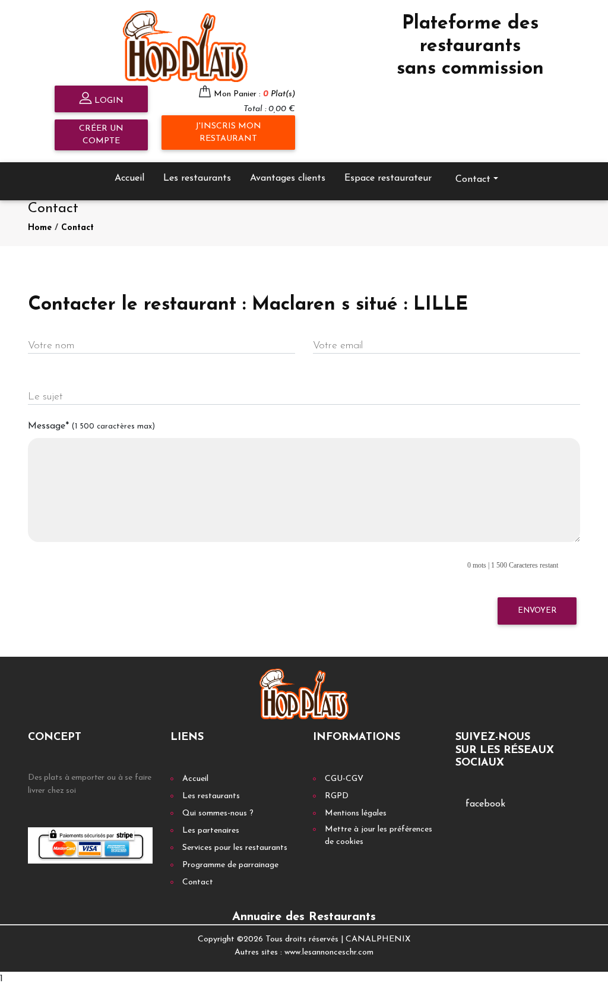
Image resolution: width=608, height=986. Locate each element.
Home (40, 227)
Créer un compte (101, 135)
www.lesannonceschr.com (328, 952)
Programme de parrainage (230, 865)
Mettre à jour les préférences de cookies (378, 835)
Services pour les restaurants (234, 847)
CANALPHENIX (378, 939)
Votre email (338, 346)
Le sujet (45, 397)
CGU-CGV (344, 778)
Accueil (129, 178)
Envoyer (537, 611)
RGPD (337, 796)
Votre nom (51, 346)
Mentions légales (356, 813)
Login (108, 100)
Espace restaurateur (388, 178)
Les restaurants (197, 178)
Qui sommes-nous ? (218, 813)
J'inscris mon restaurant (228, 132)
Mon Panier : (254, 94)
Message (91, 426)
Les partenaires (210, 830)
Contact (77, 227)
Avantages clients (287, 178)
